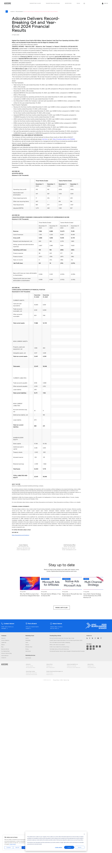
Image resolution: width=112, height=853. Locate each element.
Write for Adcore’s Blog (6, 653)
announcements (19, 11)
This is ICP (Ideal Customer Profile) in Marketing (60, 642)
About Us (3, 638)
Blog (56, 626)
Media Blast (27, 640)
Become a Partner (5, 649)
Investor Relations (5, 640)
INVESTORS (68, 3)
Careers (52, 626)
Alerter (27, 638)
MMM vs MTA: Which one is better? (57, 644)
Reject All (17, 847)
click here (45, 139)
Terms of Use (66, 680)
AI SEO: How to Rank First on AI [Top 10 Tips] (59, 646)
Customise (8, 847)
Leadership (3, 642)
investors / (12, 11)
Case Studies (28, 657)
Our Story (55, 628)
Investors (60, 626)
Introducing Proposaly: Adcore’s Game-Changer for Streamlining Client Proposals (67, 651)
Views (26, 642)
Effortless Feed (28, 646)
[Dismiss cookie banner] (84, 834)
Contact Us (3, 657)
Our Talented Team (5, 651)
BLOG (78, 3)
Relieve (3, 644)
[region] (17, 842)
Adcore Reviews (4, 655)
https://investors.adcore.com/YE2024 (64, 139)
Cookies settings (58, 847)
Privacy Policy (13, 844)
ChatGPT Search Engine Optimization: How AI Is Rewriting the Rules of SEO (66, 640)
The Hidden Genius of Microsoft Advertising (59, 649)
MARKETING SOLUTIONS (53, 3)
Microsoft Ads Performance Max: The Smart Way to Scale (62, 638)
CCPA (61, 680)
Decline (79, 847)
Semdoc (27, 644)
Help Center (28, 651)
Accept (69, 847)
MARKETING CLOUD (35, 3)
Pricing (26, 649)
